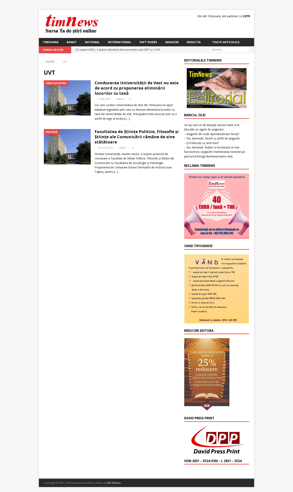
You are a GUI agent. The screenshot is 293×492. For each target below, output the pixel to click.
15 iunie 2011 (105, 147)
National (92, 42)
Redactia (194, 42)
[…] (128, 118)
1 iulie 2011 (104, 99)
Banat (72, 42)
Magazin (172, 42)
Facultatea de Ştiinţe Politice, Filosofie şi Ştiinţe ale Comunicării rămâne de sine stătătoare (137, 137)
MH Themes (114, 483)
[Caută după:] (229, 50)
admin (120, 99)
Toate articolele (226, 42)
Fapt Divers (148, 42)
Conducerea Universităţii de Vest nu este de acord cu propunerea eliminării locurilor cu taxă (137, 88)
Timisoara (51, 42)
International (119, 42)
